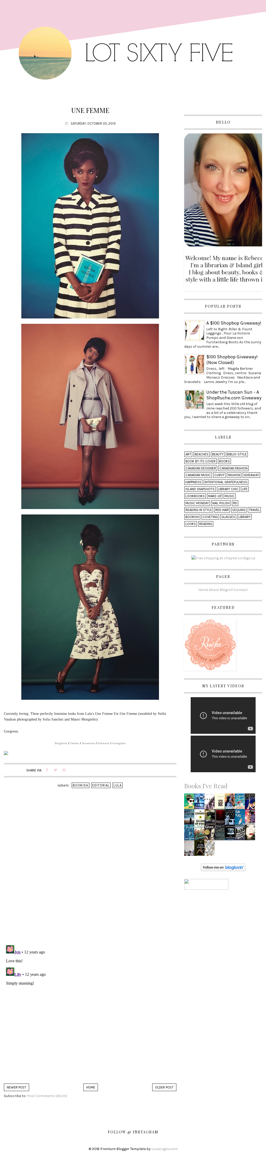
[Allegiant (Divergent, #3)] (200, 803)
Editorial (101, 785)
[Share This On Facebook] (47, 770)
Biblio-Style (237, 454)
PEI (235, 503)
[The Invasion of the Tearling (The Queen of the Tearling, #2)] (190, 818)
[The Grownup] (200, 818)
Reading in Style (198, 510)
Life (245, 489)
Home (90, 1087)
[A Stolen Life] (221, 803)
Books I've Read (206, 786)
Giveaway (251, 475)
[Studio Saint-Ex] (231, 818)
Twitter (74, 743)
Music (230, 496)
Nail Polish (221, 503)
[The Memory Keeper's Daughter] (231, 834)
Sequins (238, 510)
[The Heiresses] (200, 834)
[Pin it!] (64, 770)
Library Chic (228, 489)
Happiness (193, 482)
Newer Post (16, 1087)
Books (224, 461)
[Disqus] (90, 874)
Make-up (214, 496)
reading (205, 524)
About (214, 590)
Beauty (217, 454)
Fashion (234, 475)
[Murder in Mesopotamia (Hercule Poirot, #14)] (241, 803)
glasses (228, 517)
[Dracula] (220, 818)
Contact (241, 590)
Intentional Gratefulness (226, 482)
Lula (118, 785)
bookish (80, 785)
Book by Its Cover (200, 461)
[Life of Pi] (241, 818)
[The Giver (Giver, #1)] (210, 834)
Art (188, 454)
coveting (210, 517)
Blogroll (226, 590)
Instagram (119, 743)
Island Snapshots (200, 489)
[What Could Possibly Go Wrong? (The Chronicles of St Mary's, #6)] (241, 834)
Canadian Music (198, 475)
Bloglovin (61, 743)
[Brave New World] (210, 803)
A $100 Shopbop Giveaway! (233, 323)
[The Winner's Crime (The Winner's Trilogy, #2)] (251, 803)
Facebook (88, 743)
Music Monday (197, 503)
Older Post (164, 1087)
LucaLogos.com (164, 1149)
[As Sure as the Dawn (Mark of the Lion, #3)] (200, 850)
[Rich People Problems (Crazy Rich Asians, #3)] (190, 803)
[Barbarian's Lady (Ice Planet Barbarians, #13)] (251, 818)
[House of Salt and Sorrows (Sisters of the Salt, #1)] (221, 834)
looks (190, 524)
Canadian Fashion (234, 468)
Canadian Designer (200, 468)
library (244, 517)
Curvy (219, 475)
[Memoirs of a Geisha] (251, 834)
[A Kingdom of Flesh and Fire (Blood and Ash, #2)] (210, 850)
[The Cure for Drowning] (190, 834)
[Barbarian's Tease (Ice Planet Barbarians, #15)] (231, 803)
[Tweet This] (55, 770)
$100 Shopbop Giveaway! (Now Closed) (232, 359)
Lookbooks (195, 496)
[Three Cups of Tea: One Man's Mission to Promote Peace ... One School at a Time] (190, 850)
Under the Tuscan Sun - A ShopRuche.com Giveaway (233, 395)
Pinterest (103, 743)
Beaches (202, 454)
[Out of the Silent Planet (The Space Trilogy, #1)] (210, 818)
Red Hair (222, 510)
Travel (254, 510)
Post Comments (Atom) (47, 1096)
